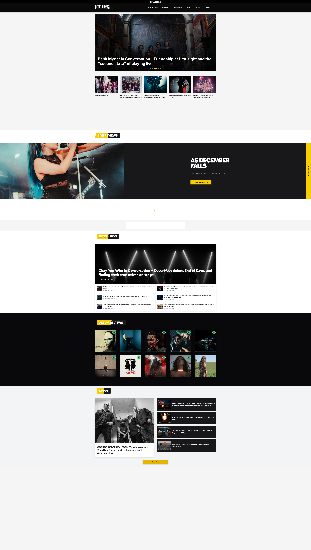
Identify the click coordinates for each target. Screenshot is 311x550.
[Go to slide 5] (159, 68)
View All (154, 462)
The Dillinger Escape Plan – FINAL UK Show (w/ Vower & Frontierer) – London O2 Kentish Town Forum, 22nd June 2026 (217, 174)
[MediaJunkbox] (102, 7)
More (208, 7)
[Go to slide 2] (152, 68)
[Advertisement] (155, 116)
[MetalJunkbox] (155, 1)
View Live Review (199, 204)
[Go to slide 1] (150, 68)
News (189, 7)
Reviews (165, 7)
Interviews (178, 7)
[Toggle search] (215, 8)
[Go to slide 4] (156, 68)
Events (197, 7)
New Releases (153, 7)
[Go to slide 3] (154, 68)
